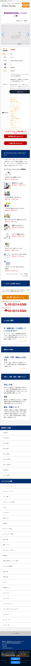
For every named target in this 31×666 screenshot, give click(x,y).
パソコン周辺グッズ (15, 108)
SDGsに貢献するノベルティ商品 (10, 561)
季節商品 (5, 555)
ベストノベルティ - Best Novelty (11, 6)
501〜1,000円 (6, 454)
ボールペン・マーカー (8, 491)
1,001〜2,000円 (6, 459)
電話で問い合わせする (16, 143)
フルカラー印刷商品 (15, 118)
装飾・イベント (6, 544)
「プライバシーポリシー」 (11, 654)
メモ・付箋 (5, 496)
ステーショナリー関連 (8, 534)
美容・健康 (5, 539)
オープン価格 (6, 475)
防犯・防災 (13, 99)
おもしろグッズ (14, 98)
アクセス (5, 646)
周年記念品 (13, 117)
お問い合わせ (26, 3)
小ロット (5, 582)
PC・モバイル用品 (14, 106)
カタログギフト (6, 614)
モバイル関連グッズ (15, 110)
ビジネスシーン (14, 113)
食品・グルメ (6, 518)
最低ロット (5, 54)
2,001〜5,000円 (6, 464)
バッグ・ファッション (8, 486)
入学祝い (12, 115)
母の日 (11, 124)
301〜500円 (6, 448)
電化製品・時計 (14, 101)
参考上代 (5, 49)
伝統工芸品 (5, 571)
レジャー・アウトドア (15, 103)
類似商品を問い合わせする (15, 136)
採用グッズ (13, 120)
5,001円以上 (6, 470)
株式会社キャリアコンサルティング (15, 641)
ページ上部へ (15, 633)
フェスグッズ (13, 125)
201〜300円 (6, 443)
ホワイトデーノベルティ (16, 122)
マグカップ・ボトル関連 (8, 502)
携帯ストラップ (14, 111)
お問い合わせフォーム (16, 297)
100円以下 (5, 432)
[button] (3, 34)
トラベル (12, 105)
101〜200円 (6, 438)
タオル (4, 507)
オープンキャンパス (15, 127)
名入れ (5, 71)
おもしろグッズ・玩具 (8, 550)
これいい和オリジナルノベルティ (11, 609)
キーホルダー (6, 512)
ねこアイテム (6, 593)
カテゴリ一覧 (6, 625)
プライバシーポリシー (8, 648)
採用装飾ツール (6, 587)
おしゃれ (6, 619)
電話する (26, 6)
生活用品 (5, 523)
